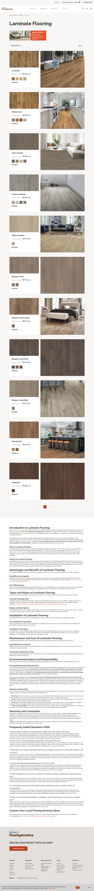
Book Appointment (19, 848)
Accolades (16, 71)
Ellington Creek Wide (20, 400)
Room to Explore (60, 865)
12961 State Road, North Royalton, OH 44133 (27, 878)
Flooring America (13, 15)
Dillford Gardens (18, 235)
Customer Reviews (61, 867)
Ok (77, 887)
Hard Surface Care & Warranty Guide (45, 867)
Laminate (11, 868)
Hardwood (11, 865)
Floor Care (11, 872)
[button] (83, 8)
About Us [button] (54, 8)
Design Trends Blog (29, 865)
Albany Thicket (17, 153)
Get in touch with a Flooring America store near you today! (38, 816)
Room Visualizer (28, 863)
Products (21, 15)
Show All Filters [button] (15, 45)
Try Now (34, 39)
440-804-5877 (88, 2)
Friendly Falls (17, 441)
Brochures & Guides (29, 868)
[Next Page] (53, 506)
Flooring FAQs (28, 867)
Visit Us (57, 2)
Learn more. (52, 888)
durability (46, 550)
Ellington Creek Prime (20, 359)
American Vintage (18, 194)
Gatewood (16, 482)
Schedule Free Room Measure (77, 868)
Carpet (10, 867)
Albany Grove (17, 112)
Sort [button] (80, 45)
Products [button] (32, 8)
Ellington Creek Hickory (21, 318)
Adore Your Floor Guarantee (60, 869)
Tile (10, 870)
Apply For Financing (77, 870)
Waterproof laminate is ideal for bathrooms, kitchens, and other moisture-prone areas (41, 604)
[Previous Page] (41, 506)
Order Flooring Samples (78, 865)
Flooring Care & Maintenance (44, 870)
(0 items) (91, 8)
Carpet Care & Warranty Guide (46, 864)
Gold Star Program (61, 871)
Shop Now (15, 82)
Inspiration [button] (43, 8)
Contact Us (65, 8)
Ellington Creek (18, 277)
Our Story (59, 863)
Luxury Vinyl (12, 863)
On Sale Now (12, 874)
